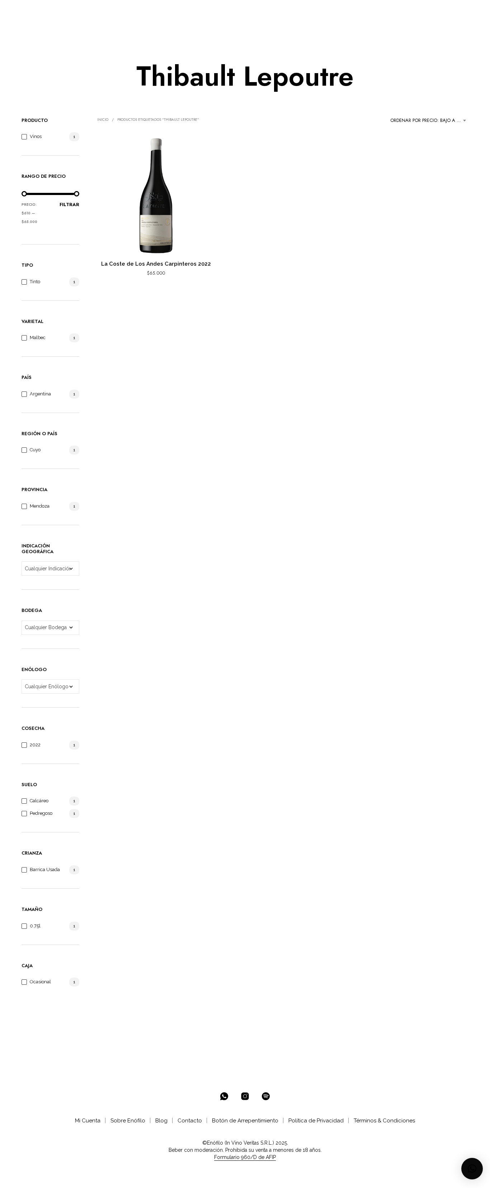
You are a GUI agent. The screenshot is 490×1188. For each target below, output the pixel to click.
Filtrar (69, 204)
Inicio (102, 119)
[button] (439, 11)
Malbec (38, 337)
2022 (35, 744)
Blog (161, 1120)
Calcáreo (39, 800)
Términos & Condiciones (384, 1120)
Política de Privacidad (316, 1120)
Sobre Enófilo (127, 1120)
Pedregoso (41, 813)
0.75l (35, 925)
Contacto (190, 1120)
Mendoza (40, 506)
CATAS (226, 11)
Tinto (35, 281)
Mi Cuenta (87, 1120)
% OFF (84, 11)
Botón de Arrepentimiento (245, 1120)
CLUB (197, 11)
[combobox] (429, 120)
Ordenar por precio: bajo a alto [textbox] (429, 120)
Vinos (36, 136)
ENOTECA (115, 11)
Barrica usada (45, 869)
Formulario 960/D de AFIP (245, 1157)
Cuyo (35, 449)
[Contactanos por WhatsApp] (224, 1096)
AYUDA (254, 11)
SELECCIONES (159, 11)
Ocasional (40, 981)
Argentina (40, 393)
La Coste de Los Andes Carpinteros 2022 (156, 264)
